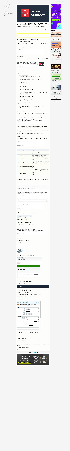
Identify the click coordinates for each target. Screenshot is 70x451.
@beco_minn (34, 39)
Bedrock (29, 2)
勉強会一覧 (56, 101)
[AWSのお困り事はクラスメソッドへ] (33, 359)
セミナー (38, 2)
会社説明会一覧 (56, 98)
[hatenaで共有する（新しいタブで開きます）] (45, 29)
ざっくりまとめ (6, 6)
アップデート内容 (6, 7)
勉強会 (44, 2)
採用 (48, 2)
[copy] (47, 286)
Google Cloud (33, 2)
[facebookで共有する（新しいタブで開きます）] (35, 352)
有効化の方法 (6, 12)
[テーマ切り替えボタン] (65, 0)
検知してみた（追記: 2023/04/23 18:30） (8, 14)
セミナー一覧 (56, 96)
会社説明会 (41, 2)
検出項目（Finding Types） (8, 8)
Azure (36, 2)
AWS (24, 2)
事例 (46, 2)
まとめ (5, 15)
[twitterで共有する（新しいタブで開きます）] (48, 29)
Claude (27, 2)
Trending (22, 2)
